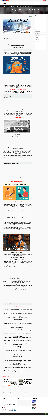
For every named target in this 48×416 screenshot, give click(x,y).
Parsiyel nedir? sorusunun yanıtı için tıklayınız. (18, 165)
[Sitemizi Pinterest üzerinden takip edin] (7, 0)
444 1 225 (4, 407)
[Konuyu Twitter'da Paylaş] (30, 16)
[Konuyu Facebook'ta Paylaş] (29, 16)
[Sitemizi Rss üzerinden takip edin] (8, 0)
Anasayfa (23, 11)
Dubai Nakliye (38, 408)
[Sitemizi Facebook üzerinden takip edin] (2, 0)
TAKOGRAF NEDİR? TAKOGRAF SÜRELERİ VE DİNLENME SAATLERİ (25, 388)
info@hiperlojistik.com (34, 3)
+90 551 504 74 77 (43, 3)
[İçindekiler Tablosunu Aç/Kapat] (9, 38)
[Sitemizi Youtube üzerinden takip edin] (6, 0)
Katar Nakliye (38, 404)
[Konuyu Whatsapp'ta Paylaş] (31, 16)
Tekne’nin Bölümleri (10, 388)
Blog (25, 11)
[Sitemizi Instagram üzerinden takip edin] (4, 0)
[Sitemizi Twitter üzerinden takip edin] (3, 0)
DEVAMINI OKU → (10, 394)
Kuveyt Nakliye (38, 401)
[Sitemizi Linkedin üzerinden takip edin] (5, 0)
